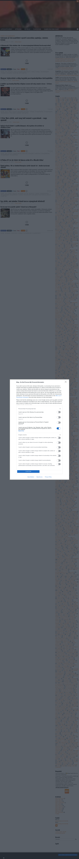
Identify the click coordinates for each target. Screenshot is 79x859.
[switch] (59, 412)
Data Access (39, 477)
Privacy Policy (48, 477)
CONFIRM (28, 471)
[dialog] (39, 429)
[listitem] (39, 409)
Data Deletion (30, 477)
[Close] (66, 382)
